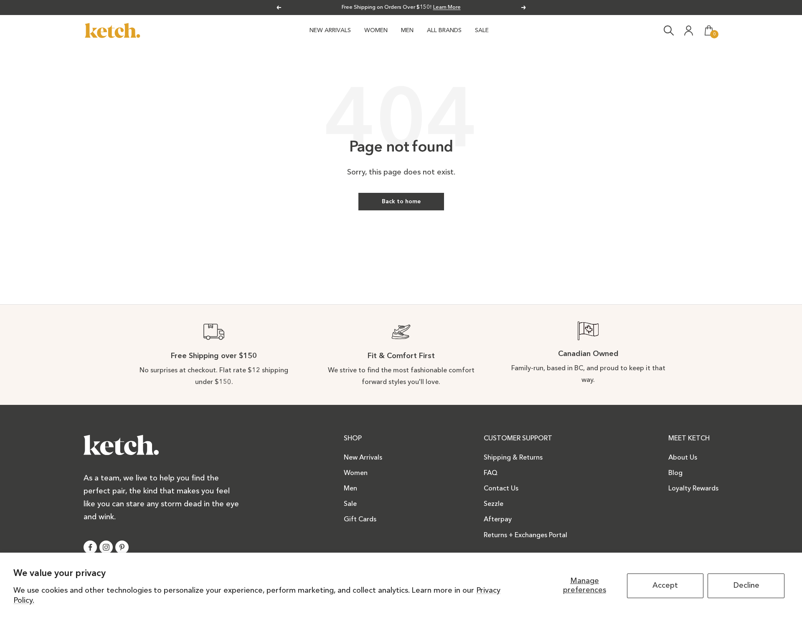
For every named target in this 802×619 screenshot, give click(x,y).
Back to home (401, 202)
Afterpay (498, 519)
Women (356, 473)
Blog (675, 473)
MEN (407, 30)
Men (350, 488)
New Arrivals (363, 458)
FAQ (490, 473)
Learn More (447, 7)
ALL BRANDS (444, 30)
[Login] (689, 30)
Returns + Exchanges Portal (525, 535)
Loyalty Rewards (693, 488)
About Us (682, 458)
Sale (350, 504)
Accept (665, 585)
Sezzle (493, 504)
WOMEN (376, 30)
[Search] (669, 30)
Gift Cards (360, 519)
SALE (482, 30)
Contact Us (501, 488)
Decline (746, 585)
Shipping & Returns (513, 458)
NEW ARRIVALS (330, 30)
